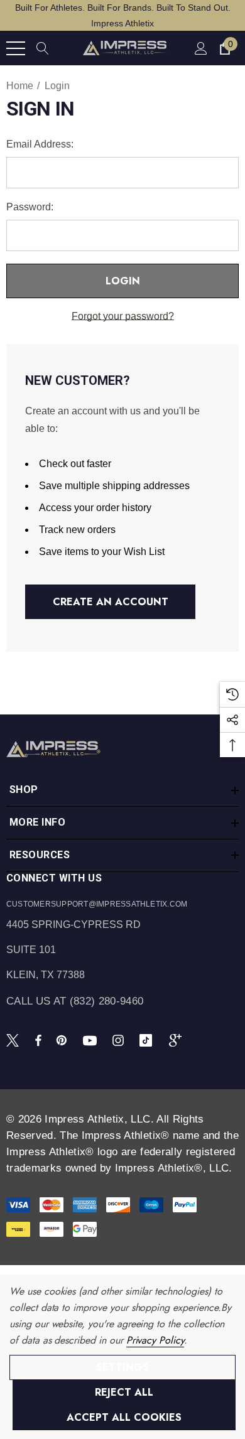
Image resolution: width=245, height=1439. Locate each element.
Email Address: (40, 144)
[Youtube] (92, 1039)
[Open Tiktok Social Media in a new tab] (148, 1039)
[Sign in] (200, 48)
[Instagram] (120, 1039)
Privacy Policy (155, 1340)
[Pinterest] (63, 1039)
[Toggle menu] (15, 48)
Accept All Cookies (124, 1417)
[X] (15, 1039)
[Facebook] (38, 1039)
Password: (29, 207)
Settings (122, 1367)
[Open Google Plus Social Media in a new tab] (178, 1039)
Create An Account (110, 602)
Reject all (124, 1392)
